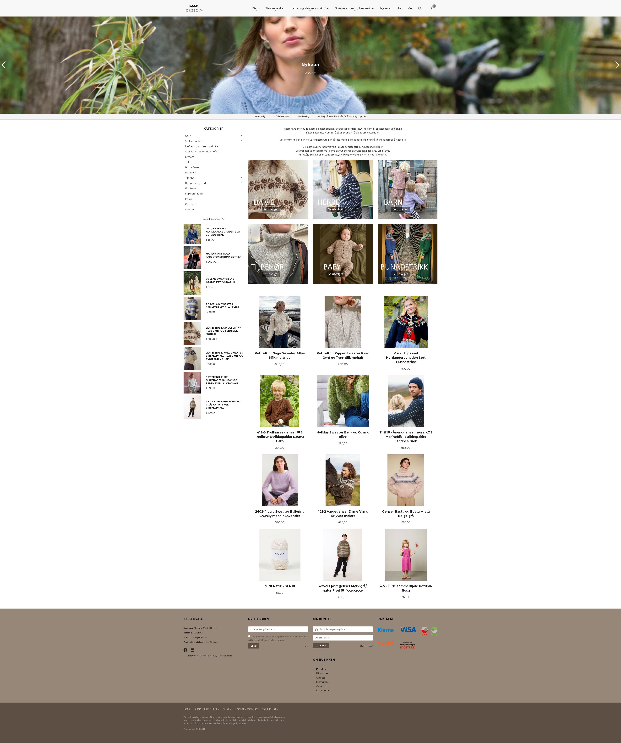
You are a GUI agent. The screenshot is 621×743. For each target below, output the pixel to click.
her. (381, 146)
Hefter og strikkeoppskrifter (202, 146)
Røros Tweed (193, 167)
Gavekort (190, 204)
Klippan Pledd (194, 193)
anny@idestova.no (201, 637)
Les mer (305, 646)
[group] (310, 65)
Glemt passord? (366, 646)
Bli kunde (322, 673)
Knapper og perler (196, 183)
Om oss (189, 209)
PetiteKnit (191, 172)
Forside (321, 669)
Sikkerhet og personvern (241, 709)
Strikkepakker (193, 141)
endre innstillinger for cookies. (233, 723)
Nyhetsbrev (270, 709)
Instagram (322, 681)
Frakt (187, 709)
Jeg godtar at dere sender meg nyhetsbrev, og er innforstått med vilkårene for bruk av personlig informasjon (278, 638)
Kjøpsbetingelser (206, 709)
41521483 (197, 632)
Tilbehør (190, 177)
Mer (410, 8)
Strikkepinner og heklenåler (202, 151)
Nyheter (190, 156)
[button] (617, 65)
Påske (189, 198)
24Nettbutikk (199, 729)
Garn (188, 135)
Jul (187, 162)
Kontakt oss (323, 690)
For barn (190, 188)
